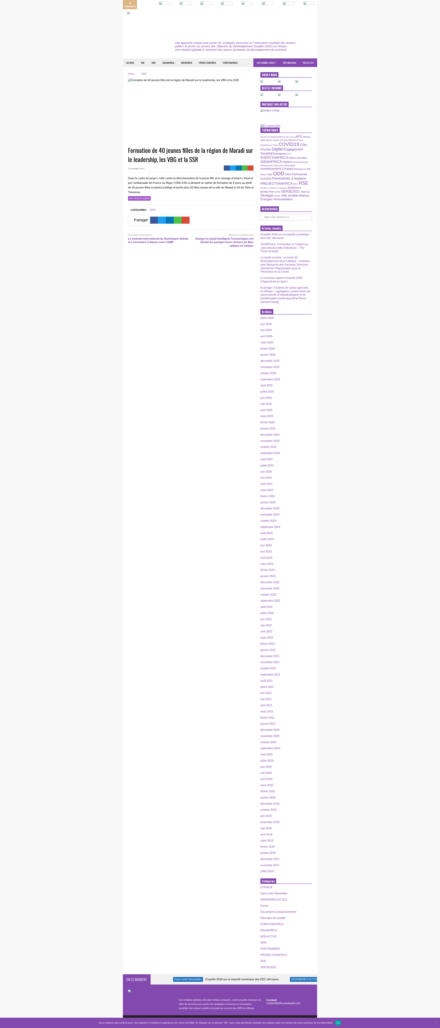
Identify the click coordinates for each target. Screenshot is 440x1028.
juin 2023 (266, 545)
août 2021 (266, 680)
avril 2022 (266, 631)
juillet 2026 (267, 317)
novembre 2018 (269, 822)
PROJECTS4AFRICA (207, 62)
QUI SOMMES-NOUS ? (266, 62)
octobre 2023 (268, 520)
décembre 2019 (269, 803)
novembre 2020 (269, 736)
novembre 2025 (269, 367)
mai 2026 (266, 330)
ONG (288, 174)
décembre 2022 (269, 582)
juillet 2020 (267, 760)
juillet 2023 (267, 539)
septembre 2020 (270, 748)
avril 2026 (266, 336)
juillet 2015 (267, 871)
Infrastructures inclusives (271, 165)
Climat (275, 145)
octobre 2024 (268, 446)
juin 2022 (266, 619)
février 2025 (267, 422)
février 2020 (267, 791)
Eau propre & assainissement (278, 911)
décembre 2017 (269, 859)
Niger (269, 174)
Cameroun (266, 145)
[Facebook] (227, 168)
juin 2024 (266, 471)
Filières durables (298, 158)
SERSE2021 (290, 191)
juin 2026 (266, 324)
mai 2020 (266, 773)
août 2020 (266, 754)
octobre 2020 (268, 742)
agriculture (266, 140)
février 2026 (267, 348)
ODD (153, 62)
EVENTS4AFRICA (230, 62)
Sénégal (266, 195)
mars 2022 (266, 637)
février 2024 (267, 496)
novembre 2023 (269, 514)
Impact (287, 162)
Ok (338, 1022)
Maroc (263, 174)
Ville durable (289, 195)
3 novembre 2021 (136, 168)
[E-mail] (251, 168)
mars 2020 (266, 785)
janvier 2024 (268, 502)
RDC (295, 184)
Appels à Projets (280, 140)
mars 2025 (266, 416)
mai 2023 (266, 551)
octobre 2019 (268, 809)
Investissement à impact (277, 168)
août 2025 (266, 385)
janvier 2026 (268, 354)
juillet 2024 (267, 465)
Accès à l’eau (289, 137)
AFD (298, 136)
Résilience (264, 188)
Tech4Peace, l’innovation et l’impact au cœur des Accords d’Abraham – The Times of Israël (284, 248)
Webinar (304, 195)
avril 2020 (266, 779)
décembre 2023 (269, 508)
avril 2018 (266, 834)
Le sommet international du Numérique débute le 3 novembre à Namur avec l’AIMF (158, 240)
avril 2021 (266, 705)
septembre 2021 (270, 674)
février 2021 (267, 717)
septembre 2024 (270, 453)
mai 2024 (266, 477)
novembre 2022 (269, 588)
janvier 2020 (268, 797)
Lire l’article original (139, 198)
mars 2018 (266, 840)
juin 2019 (266, 815)
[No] (435, 1023)
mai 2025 (266, 404)
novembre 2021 (269, 662)
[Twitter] (233, 168)
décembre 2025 (269, 360)
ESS (289, 154)
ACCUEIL (130, 62)
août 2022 (266, 606)
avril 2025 (266, 410)
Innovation (289, 165)
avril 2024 (266, 483)
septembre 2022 (270, 600)
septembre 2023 (270, 527)
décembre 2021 (269, 656)
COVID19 (288, 144)
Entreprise (279, 153)
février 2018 (267, 846)
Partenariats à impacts (289, 178)
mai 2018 (266, 828)
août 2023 (266, 533)
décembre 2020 (269, 729)
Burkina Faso (296, 140)
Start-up (305, 191)
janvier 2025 (268, 428)
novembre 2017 (269, 865)
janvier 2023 (268, 576)
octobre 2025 (268, 373)
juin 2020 (266, 766)
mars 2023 (266, 563)
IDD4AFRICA (186, 62)
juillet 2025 (267, 391)
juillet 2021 (267, 686)
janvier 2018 (268, 852)
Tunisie (276, 196)
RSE (143, 62)
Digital (277, 149)
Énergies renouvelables (276, 199)
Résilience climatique (278, 188)
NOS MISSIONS (289, 62)
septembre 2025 (270, 379)
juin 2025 (266, 397)
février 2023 (267, 569)
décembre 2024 (269, 434)
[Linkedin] (239, 168)
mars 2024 (266, 490)
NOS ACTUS (308, 62)
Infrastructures (300, 162)
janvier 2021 (268, 723)
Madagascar (300, 169)
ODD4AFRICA (168, 62)
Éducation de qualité (272, 918)
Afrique (306, 136)
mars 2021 (266, 711)
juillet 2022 (267, 613)
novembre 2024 (269, 440)
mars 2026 (266, 342)
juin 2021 (266, 692)
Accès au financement (271, 137)
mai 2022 (266, 625)
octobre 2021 (268, 668)
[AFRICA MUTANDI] (158, 22)
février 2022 (267, 643)
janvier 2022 (268, 650)
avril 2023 (266, 557)
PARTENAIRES (270, 948)
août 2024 (266, 459)
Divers (264, 905)
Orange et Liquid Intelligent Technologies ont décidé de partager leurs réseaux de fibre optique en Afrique (224, 242)
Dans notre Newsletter (274, 893)
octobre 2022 (268, 594)
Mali (309, 169)
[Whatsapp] (245, 168)
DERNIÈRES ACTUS (273, 899)
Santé (277, 192)
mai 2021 (266, 699)
